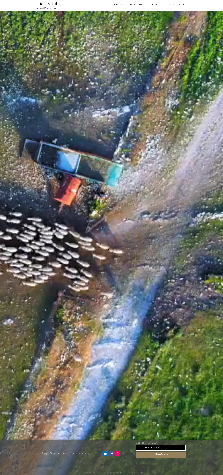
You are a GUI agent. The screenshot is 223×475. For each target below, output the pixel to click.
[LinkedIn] (105, 453)
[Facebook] (111, 453)
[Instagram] (117, 453)
